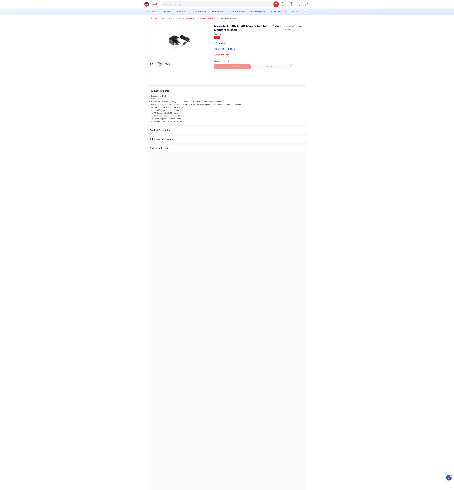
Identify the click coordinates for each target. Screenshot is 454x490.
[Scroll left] (160, 12)
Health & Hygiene (278, 12)
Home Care (295, 12)
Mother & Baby (218, 12)
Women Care (182, 12)
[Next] (208, 40)
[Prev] (151, 40)
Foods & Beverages (237, 12)
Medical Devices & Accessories (187, 18)
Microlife (222, 43)
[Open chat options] (449, 478)
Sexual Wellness (199, 12)
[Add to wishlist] (291, 66)
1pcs (216, 37)
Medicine (167, 12)
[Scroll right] (305, 12)
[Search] (276, 4)
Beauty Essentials (258, 12)
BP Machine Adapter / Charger (208, 18)
